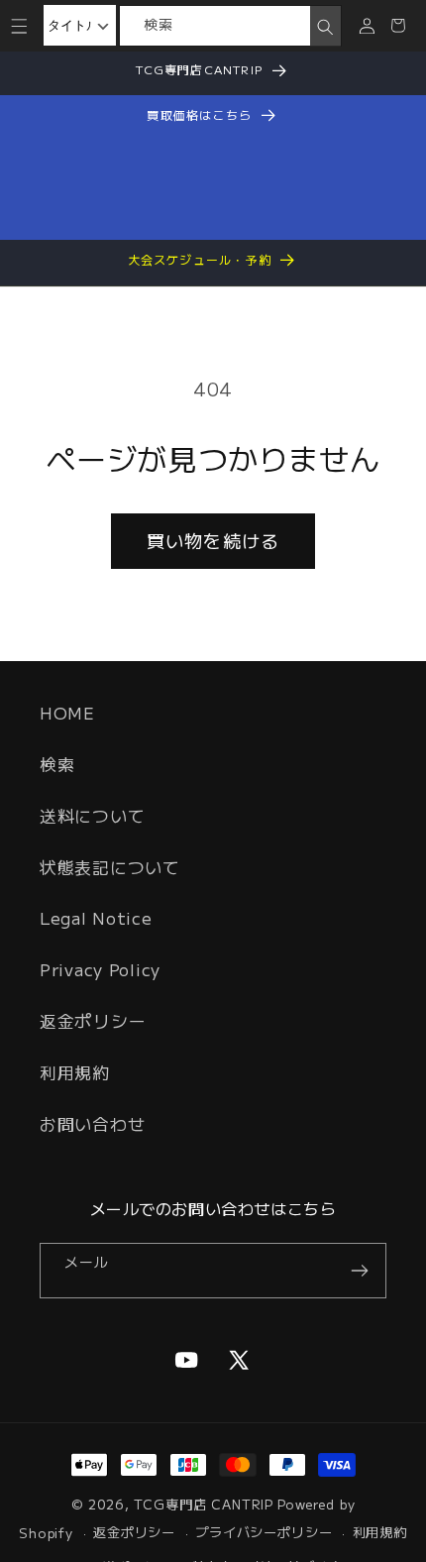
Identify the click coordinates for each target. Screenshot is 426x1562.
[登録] (359, 1270)
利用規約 (75, 1072)
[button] (19, 25)
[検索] (325, 27)
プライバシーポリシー (263, 1531)
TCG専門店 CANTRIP (203, 1504)
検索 (57, 764)
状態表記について (110, 867)
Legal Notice (96, 918)
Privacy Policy (100, 969)
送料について (92, 816)
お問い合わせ (92, 1124)
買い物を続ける (213, 540)
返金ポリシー (93, 1021)
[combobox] (215, 26)
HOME (67, 713)
